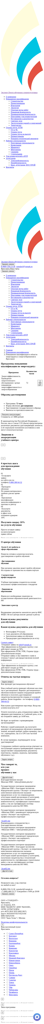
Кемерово (13, 948)
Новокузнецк (14, 960)
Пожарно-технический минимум (24, 139)
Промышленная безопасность (23, 114)
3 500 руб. (40, 383)
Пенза (11, 970)
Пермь (11, 973)
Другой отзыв (7, 777)
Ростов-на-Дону (15, 975)
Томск (11, 982)
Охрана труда (16, 132)
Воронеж (12, 941)
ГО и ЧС (14, 130)
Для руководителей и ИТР (17, 156)
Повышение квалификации (17, 99)
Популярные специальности (22, 143)
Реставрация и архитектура (22, 119)
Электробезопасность (20, 161)
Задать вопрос (7, 682)
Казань (12, 946)
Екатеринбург (15, 943)
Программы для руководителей (24, 116)
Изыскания (15, 105)
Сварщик (14, 152)
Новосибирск (14, 963)
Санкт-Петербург (16, 933)
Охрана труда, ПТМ (14, 128)
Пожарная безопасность (21, 112)
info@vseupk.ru (25, 645)
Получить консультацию (11, 414)
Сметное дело (16, 121)
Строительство (17, 101)
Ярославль (13, 995)
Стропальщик (16, 154)
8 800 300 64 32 (15, 482)
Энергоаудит (16, 125)
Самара (12, 978)
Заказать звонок (8, 264)
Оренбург (13, 968)
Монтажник (16, 150)
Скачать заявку (7, 642)
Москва (12, 956)
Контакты (10, 167)
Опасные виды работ (19, 110)
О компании (11, 97)
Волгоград (13, 938)
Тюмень (12, 985)
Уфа (10, 987)
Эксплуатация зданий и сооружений (26, 123)
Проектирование (18, 103)
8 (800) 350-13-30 (8, 266)
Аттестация (10, 158)
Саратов (12, 980)
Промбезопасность (18, 163)
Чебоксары (13, 990)
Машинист (15, 147)
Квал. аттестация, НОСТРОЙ (23, 165)
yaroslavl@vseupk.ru (24, 266)
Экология (15, 108)
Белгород (13, 936)
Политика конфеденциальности (14, 922)
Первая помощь (17, 136)
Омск (11, 965)
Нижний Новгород (17, 958)
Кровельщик (16, 145)
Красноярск (14, 953)
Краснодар (13, 951)
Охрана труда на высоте (21, 134)
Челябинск (13, 992)
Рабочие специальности (16, 141)
